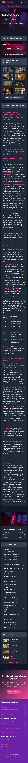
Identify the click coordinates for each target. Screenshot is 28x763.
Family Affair (4, 746)
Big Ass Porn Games (10, 592)
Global (20, 568)
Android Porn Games (10, 557)
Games (7, 6)
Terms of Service (17, 756)
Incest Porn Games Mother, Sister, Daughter (14, 608)
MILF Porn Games (9, 612)
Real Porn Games (9, 579)
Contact (24, 756)
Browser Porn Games (10, 559)
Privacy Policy (8, 756)
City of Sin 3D (4, 744)
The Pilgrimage (5, 749)
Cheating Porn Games (10, 597)
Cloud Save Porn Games (11, 562)
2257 (3, 756)
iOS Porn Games (9, 574)
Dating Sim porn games (7, 721)
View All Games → (14, 662)
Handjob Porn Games (10, 602)
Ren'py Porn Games (10, 581)
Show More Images (14, 97)
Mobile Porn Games (10, 576)
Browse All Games (14, 692)
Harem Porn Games (10, 605)
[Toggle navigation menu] (25, 2)
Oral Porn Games (9, 617)
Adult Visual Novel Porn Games (13, 554)
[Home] (7, 2)
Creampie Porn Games (11, 600)
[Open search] (22, 2)
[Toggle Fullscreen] (24, 43)
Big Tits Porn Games (10, 595)
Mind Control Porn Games (11, 614)
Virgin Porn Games (9, 627)
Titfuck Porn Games (10, 622)
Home (2, 6)
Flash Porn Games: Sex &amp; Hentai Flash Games (14, 565)
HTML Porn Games (9, 571)
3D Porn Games (9, 551)
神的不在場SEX (5, 739)
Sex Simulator (8, 619)
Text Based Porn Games (11, 584)
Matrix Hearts (5, 742)
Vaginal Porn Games (10, 625)
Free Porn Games (9, 568)
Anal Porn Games (9, 589)
